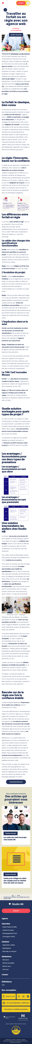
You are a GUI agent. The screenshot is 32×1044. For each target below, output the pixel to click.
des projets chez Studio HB (18, 536)
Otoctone (5, 960)
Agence (5, 918)
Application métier (8, 945)
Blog (18, 895)
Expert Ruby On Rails (9, 927)
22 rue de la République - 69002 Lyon (17, 1003)
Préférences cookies (10, 1039)
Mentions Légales (21, 1039)
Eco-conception (9, 990)
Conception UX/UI (8, 936)
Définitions (7, 982)
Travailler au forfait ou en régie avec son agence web (16, 897)
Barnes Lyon (6, 966)
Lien (3, 985)
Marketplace (6, 948)
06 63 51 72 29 (10, 996)
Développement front (9, 933)
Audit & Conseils (8, 930)
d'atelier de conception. (14, 560)
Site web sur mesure (9, 951)
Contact (21, 3)
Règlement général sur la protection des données (15, 1041)
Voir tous (5, 969)
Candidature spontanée (16, 1009)
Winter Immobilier (8, 963)
